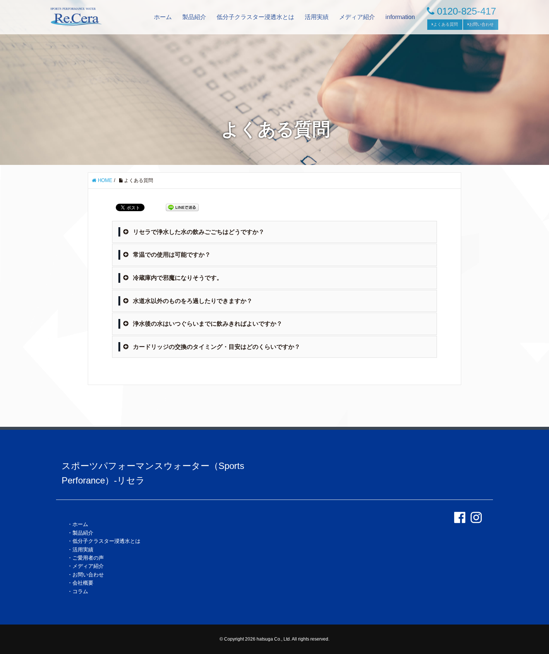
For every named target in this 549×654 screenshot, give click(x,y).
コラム (80, 591)
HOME (104, 180)
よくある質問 (445, 24)
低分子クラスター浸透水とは (255, 17)
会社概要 (82, 583)
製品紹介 (194, 17)
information (400, 17)
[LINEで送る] (182, 207)
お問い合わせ (481, 24)
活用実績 (317, 17)
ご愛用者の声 (88, 558)
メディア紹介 (357, 17)
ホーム (163, 17)
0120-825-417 (465, 11)
